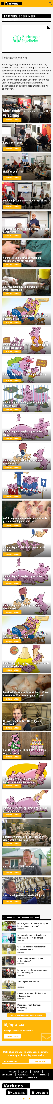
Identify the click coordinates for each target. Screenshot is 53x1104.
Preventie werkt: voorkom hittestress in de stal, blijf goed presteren (25, 636)
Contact (24, 1071)
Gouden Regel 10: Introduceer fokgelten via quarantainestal (26, 317)
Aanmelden (12, 1036)
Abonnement (7, 1074)
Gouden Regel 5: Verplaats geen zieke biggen (22, 433)
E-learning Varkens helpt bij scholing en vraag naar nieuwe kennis (23, 838)
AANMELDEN (40, 1061)
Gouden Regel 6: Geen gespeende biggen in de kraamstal (25, 404)
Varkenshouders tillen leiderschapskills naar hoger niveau (26, 230)
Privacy (43, 1074)
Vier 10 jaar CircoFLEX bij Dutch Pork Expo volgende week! (24, 752)
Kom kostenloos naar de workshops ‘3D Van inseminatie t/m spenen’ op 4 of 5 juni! (26, 694)
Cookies (19, 1077)
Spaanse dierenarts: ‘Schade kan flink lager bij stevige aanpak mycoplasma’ (31, 936)
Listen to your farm (13, 171)
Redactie (36, 1071)
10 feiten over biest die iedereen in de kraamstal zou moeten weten (23, 780)
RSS (34, 1074)
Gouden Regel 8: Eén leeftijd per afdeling (24, 374)
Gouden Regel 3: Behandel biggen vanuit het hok (24, 549)
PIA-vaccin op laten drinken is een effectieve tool (32, 994)
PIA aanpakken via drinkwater (18, 866)
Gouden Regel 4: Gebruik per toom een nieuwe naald (23, 462)
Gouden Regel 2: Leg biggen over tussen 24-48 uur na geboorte (26, 665)
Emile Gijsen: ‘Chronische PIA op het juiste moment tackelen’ (33, 924)
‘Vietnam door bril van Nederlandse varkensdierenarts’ (33, 948)
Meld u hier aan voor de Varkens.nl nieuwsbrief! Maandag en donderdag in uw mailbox (26, 1053)
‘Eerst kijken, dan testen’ (28, 981)
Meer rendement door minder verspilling (26, 113)
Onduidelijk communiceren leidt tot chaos (25, 200)
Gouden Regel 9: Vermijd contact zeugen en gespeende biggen (26, 346)
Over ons (12, 1071)
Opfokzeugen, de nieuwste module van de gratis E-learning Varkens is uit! (25, 520)
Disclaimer (32, 1077)
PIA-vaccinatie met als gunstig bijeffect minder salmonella (24, 288)
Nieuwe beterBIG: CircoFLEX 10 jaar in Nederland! (22, 723)
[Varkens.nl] (26, 1086)
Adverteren (23, 1074)
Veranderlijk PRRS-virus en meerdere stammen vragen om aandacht (22, 259)
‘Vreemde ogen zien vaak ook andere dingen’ (30, 959)
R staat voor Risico (13, 142)
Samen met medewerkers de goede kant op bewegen (33, 971)
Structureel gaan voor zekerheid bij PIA (23, 895)
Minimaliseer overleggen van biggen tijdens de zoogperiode (26, 809)
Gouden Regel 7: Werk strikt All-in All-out (25, 490)
